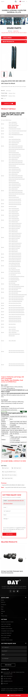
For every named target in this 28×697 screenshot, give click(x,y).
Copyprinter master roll (6, 633)
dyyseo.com (4, 692)
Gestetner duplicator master (7, 622)
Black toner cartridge (6, 635)
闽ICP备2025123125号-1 (12, 692)
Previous (0, 558)
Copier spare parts (8, 478)
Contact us (7, 103)
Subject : (14, 502)
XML (2, 613)
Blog (2, 609)
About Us (3, 602)
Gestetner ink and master (6, 628)
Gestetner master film (6, 626)
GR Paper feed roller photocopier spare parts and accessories (12, 572)
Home (10, 31)
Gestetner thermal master (6, 640)
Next (25, 558)
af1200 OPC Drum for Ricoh (10, 475)
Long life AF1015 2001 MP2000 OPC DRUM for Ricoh (13, 485)
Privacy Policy (4, 616)
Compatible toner (5, 637)
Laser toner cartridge (6, 624)
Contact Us (3, 604)
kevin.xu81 (5, 683)
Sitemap (3, 611)
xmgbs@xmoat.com (7, 681)
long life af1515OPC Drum (10, 472)
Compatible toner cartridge (7, 631)
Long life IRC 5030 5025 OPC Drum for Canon (15, 487)
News (2, 607)
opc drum (6, 468)
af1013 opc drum (17, 468)
